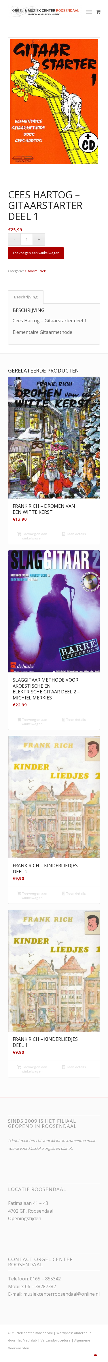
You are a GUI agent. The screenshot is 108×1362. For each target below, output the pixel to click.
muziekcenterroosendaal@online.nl (61, 1294)
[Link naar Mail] (95, 1354)
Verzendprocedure (56, 1340)
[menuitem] (90, 11)
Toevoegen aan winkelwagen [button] (34, 536)
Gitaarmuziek (35, 271)
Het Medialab (26, 1340)
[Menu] (89, 11)
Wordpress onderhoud (74, 1333)
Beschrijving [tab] (26, 297)
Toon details (75, 534)
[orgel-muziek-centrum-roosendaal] (45, 11)
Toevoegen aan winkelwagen (35, 253)
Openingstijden (24, 1218)
